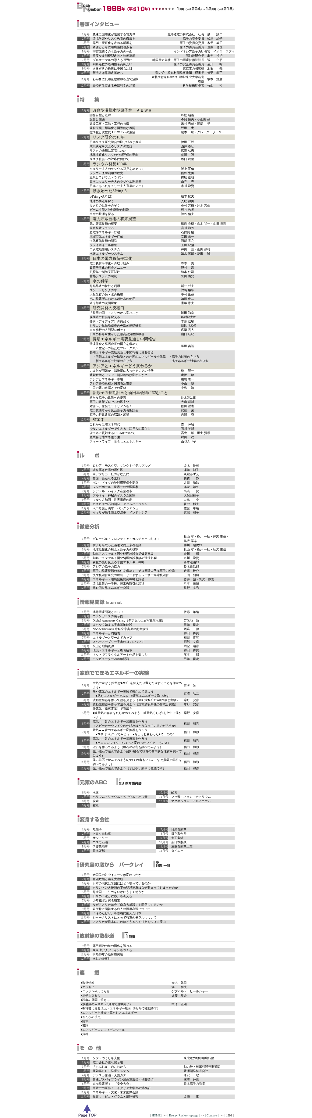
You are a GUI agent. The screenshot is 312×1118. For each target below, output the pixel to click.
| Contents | (212, 1115)
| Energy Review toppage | (184, 1115)
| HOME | (156, 1115)
